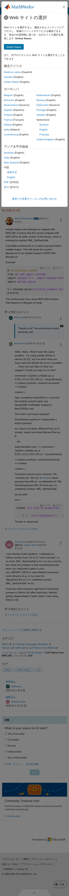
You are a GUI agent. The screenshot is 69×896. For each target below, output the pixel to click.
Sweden (40, 114)
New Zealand (11, 162)
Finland (8, 114)
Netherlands (43, 95)
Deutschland (11, 105)
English (43, 129)
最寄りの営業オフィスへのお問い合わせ (34, 198)
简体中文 (12, 172)
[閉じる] (63, 7)
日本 (6, 182)
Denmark (9, 100)
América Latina (12, 72)
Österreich (42, 105)
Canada (8, 77)
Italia (6, 129)
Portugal (41, 109)
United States (11, 81)
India (6, 157)
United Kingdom (45, 139)
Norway (40, 100)
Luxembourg (11, 134)
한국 (6, 187)
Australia (9, 152)
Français (44, 134)
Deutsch (44, 124)
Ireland (8, 124)
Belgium (8, 95)
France (8, 119)
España (8, 109)
